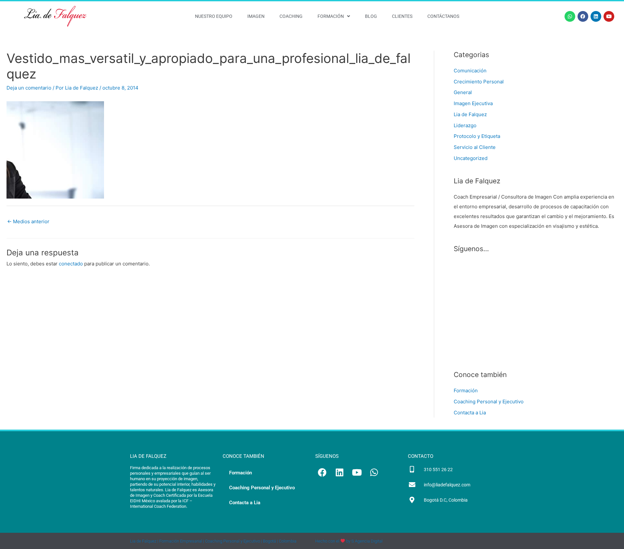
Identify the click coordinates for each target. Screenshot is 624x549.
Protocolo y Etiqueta (477, 136)
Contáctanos (443, 16)
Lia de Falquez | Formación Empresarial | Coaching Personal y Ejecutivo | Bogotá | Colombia (213, 541)
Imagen (256, 16)
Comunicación (470, 70)
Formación (331, 16)
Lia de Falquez (470, 114)
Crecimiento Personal (479, 82)
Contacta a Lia (470, 412)
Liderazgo (465, 125)
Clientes (402, 16)
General (463, 92)
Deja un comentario (28, 88)
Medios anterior (28, 221)
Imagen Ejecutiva (473, 103)
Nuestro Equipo (213, 16)
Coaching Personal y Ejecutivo (489, 401)
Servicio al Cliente (475, 147)
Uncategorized (471, 158)
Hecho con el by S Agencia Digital (349, 541)
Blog (371, 16)
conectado (71, 264)
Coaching (291, 16)
